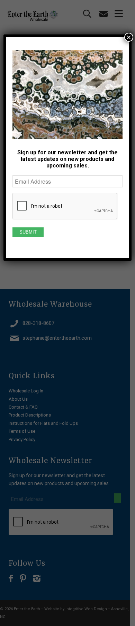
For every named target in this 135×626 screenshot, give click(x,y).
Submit (28, 232)
